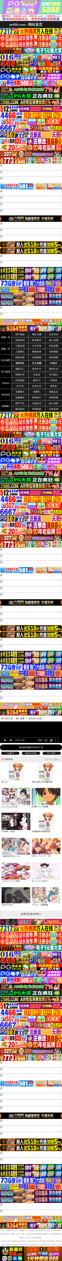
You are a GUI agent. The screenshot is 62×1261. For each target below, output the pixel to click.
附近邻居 (20, 357)
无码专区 (5, 394)
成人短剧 (53, 403)
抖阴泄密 (53, 397)
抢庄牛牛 (36, 369)
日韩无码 (53, 409)
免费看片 (20, 392)
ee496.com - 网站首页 (26, 24)
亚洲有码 (20, 340)
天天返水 (53, 374)
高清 (40, 740)
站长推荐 (5, 360)
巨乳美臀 (53, 346)
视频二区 (5, 349)
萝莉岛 (53, 386)
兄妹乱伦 (36, 403)
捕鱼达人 (20, 369)
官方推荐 (5, 371)
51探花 (53, 380)
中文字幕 (36, 346)
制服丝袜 (36, 351)
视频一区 (5, 337)
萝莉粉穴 (36, 397)
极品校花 (20, 409)
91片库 (20, 386)
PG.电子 (51, 753)
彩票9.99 (20, 374)
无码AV (6, 383)
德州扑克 (53, 369)
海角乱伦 (53, 392)
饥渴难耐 (36, 357)
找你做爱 (53, 357)
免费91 (36, 392)
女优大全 (36, 386)
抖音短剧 (20, 380)
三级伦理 (20, 346)
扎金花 (36, 374)
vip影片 (10, 753)
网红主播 (36, 334)
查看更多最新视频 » (31, 914)
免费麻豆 (20, 397)
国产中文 (20, 403)
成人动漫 (53, 340)
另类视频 (53, 351)
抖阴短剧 (36, 409)
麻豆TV (37, 380)
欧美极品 (36, 340)
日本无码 (53, 334)
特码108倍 (31, 753)
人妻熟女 (20, 351)
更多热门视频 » (52, 759)
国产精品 (20, 334)
